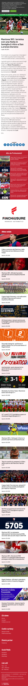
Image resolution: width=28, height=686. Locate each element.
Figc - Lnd (4, 665)
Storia (3, 618)
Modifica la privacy (6, 633)
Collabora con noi (6, 622)
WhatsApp (4, 656)
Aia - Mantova (5, 669)
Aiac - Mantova (5, 667)
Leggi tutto (13, 8)
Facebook (4, 652)
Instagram (4, 654)
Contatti (4, 620)
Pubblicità (4, 643)
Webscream (6, 684)
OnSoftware (5, 683)
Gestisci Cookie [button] (6, 11)
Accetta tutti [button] (13, 11)
